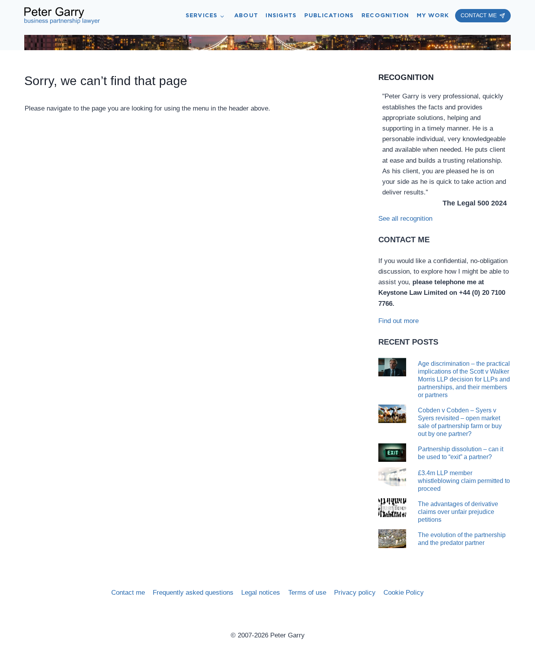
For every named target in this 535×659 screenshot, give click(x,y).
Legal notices (260, 592)
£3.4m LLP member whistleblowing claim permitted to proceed (464, 481)
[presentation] (392, 367)
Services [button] (202, 15)
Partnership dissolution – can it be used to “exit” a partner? (460, 453)
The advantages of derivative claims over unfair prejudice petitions (458, 512)
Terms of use (307, 592)
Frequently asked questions (193, 592)
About (246, 15)
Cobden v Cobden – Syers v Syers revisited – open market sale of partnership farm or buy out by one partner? (460, 422)
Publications (329, 15)
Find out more (398, 321)
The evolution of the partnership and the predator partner (462, 539)
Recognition (385, 15)
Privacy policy (355, 592)
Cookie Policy (403, 592)
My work (433, 15)
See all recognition (405, 218)
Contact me (128, 592)
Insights (281, 15)
